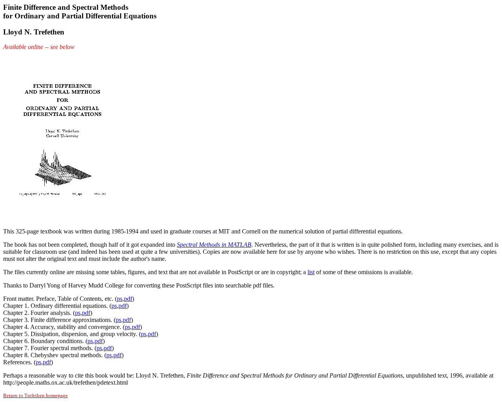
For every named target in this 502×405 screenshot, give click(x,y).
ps (119, 298)
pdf (128, 298)
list (311, 272)
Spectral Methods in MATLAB (214, 244)
